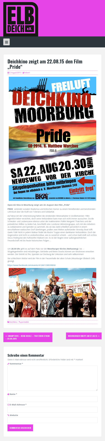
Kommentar (16, 363)
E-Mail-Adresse (18, 404)
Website (14, 415)
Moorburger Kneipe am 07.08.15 (83, 335)
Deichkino (13, 322)
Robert (27, 73)
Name (13, 394)
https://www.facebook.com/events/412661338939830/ (32, 265)
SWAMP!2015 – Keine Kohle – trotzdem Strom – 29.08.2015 (27, 337)
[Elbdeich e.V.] (20, 19)
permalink (25, 322)
